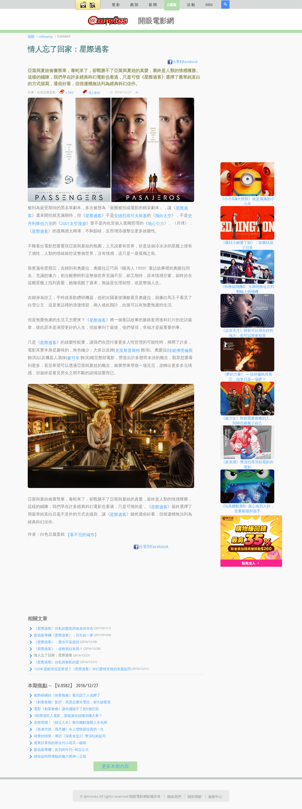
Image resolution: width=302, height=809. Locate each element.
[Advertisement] (115, 583)
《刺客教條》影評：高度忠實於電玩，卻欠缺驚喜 (72, 701)
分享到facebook (185, 61)
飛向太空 (163, 215)
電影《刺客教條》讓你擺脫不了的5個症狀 (66, 708)
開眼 (31, 36)
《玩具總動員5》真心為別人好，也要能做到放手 (247, 508)
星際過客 (93, 215)
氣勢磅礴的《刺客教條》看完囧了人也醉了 (67, 695)
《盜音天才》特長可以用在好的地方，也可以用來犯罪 (247, 333)
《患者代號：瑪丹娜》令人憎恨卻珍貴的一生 (69, 729)
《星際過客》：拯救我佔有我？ (58, 648)
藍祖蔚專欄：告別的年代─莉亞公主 (61, 749)
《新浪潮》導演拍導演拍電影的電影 (247, 464)
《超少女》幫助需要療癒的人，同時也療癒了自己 (247, 420)
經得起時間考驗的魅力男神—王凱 (60, 755)
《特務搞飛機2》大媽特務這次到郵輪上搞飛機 (247, 289)
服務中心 (215, 796)
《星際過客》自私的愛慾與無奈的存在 (63, 628)
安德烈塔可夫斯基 (130, 215)
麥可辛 (73, 358)
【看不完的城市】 (82, 534)
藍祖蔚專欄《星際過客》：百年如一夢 (63, 635)
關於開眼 (195, 796)
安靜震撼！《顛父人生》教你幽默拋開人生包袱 (70, 722)
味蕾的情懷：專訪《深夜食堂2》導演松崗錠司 (70, 735)
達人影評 (94, 92)
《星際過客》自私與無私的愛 (56, 661)
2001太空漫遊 (73, 223)
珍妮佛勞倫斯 (180, 350)
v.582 (70, 92)
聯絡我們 (174, 796)
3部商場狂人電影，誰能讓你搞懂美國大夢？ (68, 715)
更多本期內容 (115, 766)
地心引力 (156, 223)
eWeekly (46, 36)
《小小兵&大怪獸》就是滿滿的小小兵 (247, 201)
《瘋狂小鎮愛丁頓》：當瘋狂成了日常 (247, 245)
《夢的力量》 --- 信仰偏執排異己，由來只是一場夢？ (247, 377)
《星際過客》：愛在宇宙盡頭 (56, 641)
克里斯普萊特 (127, 350)
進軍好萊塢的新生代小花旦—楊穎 (60, 742)
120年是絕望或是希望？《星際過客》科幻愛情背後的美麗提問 (82, 668)
